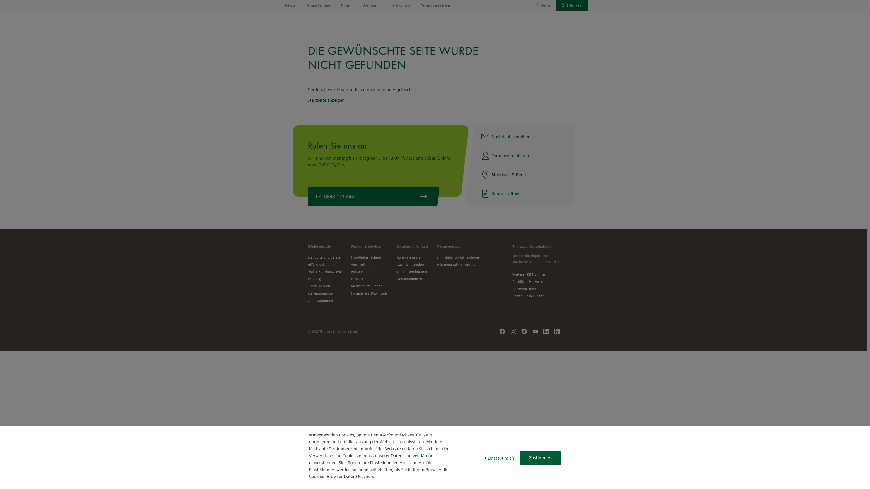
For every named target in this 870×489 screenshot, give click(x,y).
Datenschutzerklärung (412, 455)
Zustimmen (540, 457)
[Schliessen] (858, 436)
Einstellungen (501, 458)
